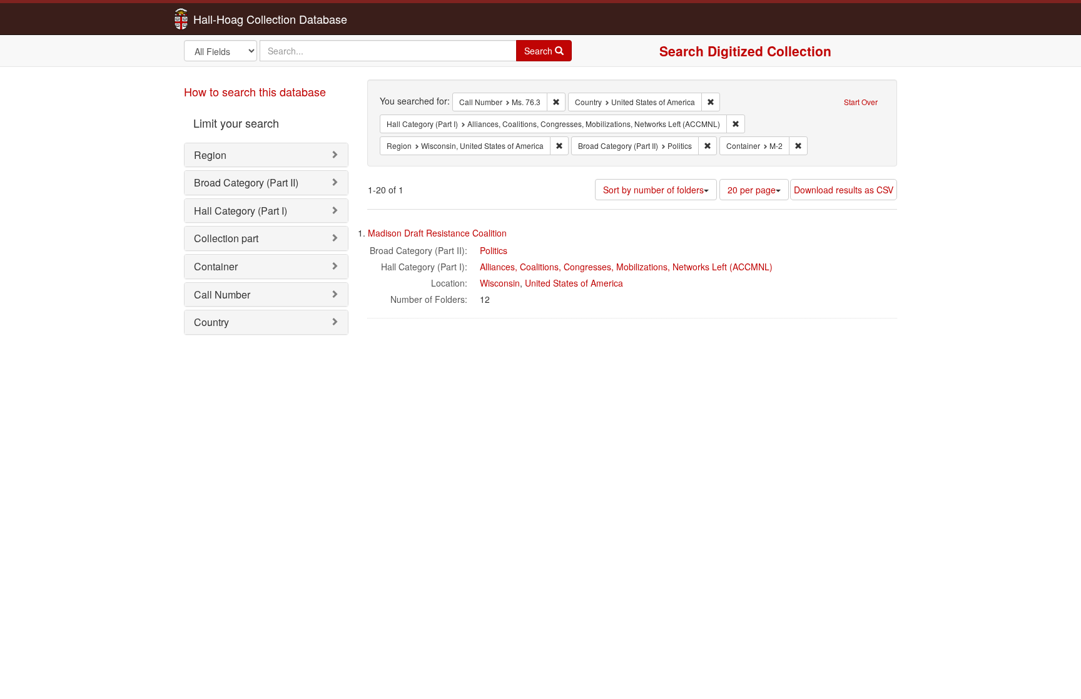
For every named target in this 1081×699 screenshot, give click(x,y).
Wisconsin (500, 283)
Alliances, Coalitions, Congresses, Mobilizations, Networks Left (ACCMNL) (626, 266)
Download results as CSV (843, 189)
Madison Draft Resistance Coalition (437, 233)
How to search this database (255, 91)
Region (210, 155)
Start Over (861, 101)
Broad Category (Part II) (246, 182)
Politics (493, 250)
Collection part (226, 238)
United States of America (574, 283)
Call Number (222, 294)
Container (216, 266)
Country (211, 322)
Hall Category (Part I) (240, 210)
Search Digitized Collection (745, 50)
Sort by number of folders (653, 189)
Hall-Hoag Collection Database (230, 19)
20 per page (752, 189)
